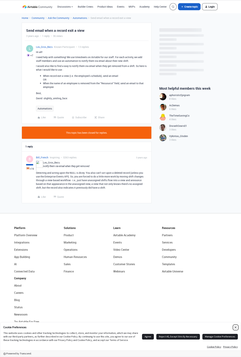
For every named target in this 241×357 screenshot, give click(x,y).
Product (69, 235)
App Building (22, 257)
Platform (19, 228)
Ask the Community (58, 18)
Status (18, 307)
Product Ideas (105, 6)
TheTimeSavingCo (179, 115)
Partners (167, 235)
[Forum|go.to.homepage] (37, 6)
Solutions (70, 228)
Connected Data (24, 271)
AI (15, 264)
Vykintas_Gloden (178, 136)
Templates (168, 264)
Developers (169, 250)
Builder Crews (85, 6)
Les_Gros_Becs (44, 47)
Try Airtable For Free (26, 322)
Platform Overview (25, 235)
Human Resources (75, 257)
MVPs (132, 6)
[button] (189, 6)
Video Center (121, 250)
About (18, 285)
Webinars (119, 271)
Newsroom (21, 314)
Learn (116, 228)
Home (25, 18)
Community (38, 18)
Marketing (70, 242)
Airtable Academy (124, 235)
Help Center (160, 6)
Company (20, 278)
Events (120, 6)
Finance (69, 271)
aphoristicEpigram (179, 95)
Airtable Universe (172, 271)
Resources (168, 228)
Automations (80, 18)
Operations (70, 250)
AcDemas (174, 105)
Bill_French (42, 157)
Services (167, 242)
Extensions (21, 250)
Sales (67, 264)
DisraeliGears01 (178, 125)
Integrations (21, 242)
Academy (144, 6)
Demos (117, 257)
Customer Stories (124, 264)
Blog (17, 300)
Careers (18, 293)
